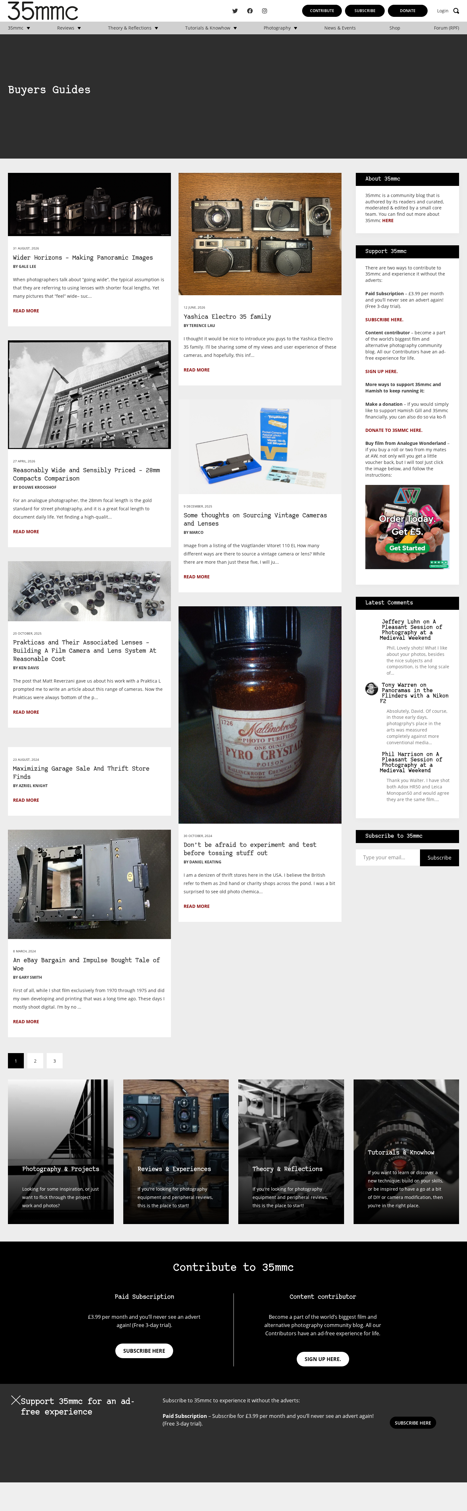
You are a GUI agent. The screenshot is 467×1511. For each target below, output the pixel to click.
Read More (26, 311)
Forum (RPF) (446, 28)
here (388, 220)
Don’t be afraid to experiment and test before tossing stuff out (250, 849)
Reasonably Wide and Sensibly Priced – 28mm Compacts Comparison (86, 475)
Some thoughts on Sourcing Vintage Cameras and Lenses (255, 520)
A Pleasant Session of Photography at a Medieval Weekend (411, 630)
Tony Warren (399, 685)
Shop (394, 28)
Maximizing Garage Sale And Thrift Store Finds (81, 773)
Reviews (65, 28)
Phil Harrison (402, 754)
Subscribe (365, 10)
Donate (408, 10)
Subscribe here (144, 1350)
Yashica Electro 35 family (227, 317)
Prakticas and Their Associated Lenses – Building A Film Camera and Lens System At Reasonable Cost (84, 651)
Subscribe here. (384, 319)
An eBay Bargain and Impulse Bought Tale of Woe (86, 965)
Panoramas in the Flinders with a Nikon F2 (414, 696)
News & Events (340, 28)
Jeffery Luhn (401, 622)
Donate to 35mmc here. (394, 430)
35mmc (16, 28)
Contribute (322, 10)
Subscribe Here (413, 1423)
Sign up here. (381, 371)
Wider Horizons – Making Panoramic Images (83, 258)
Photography (277, 28)
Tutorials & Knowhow (207, 28)
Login (443, 10)
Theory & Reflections (130, 28)
